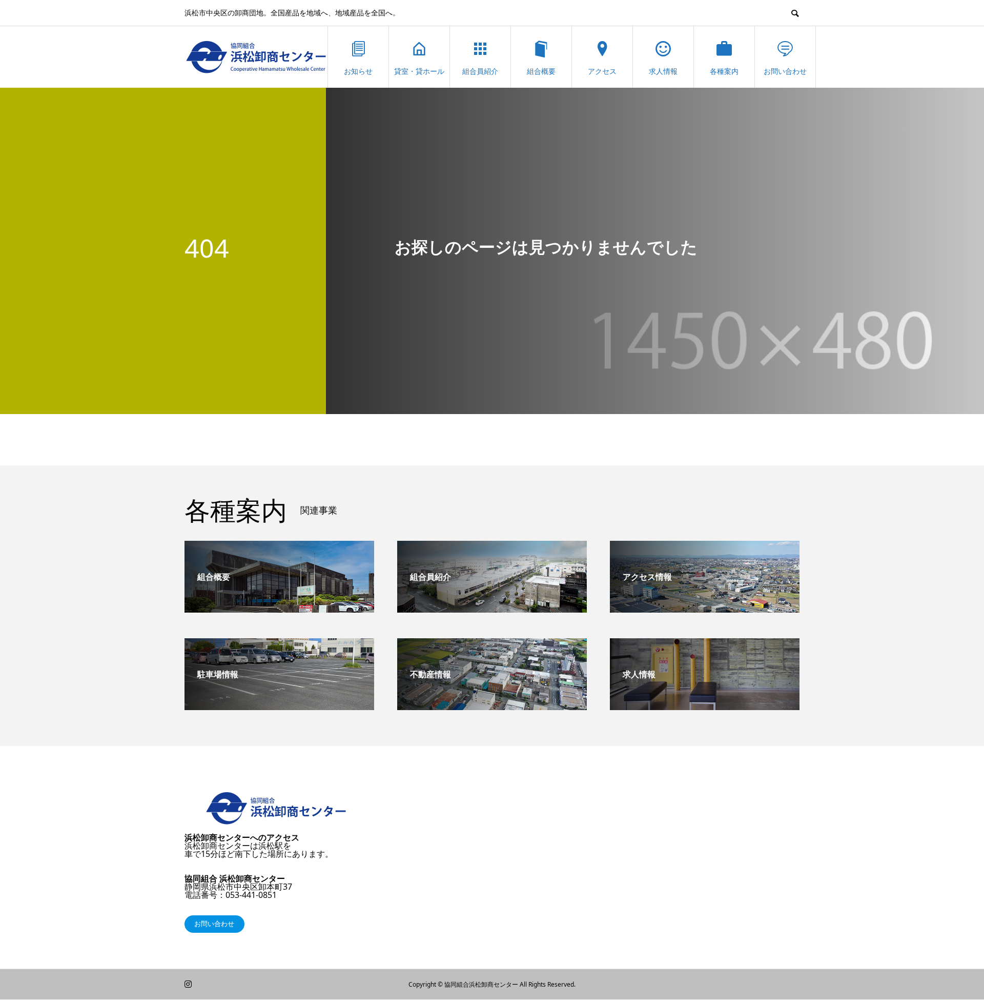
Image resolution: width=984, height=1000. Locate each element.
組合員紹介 (480, 71)
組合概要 (541, 71)
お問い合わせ (785, 71)
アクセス (602, 71)
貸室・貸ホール (419, 71)
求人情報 (663, 71)
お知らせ (358, 71)
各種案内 (724, 71)
